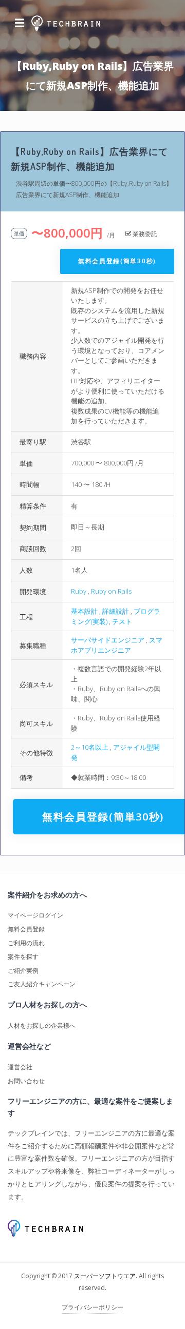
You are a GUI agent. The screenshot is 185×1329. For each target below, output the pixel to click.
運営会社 (20, 1067)
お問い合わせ (26, 1081)
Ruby (78, 591)
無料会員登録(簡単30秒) (117, 261)
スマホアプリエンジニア (116, 645)
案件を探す (23, 956)
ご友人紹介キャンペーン (42, 984)
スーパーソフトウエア (105, 1276)
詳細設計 (115, 611)
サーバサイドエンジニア (107, 639)
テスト (122, 621)
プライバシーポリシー (92, 1307)
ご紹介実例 (23, 970)
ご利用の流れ (26, 943)
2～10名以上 (89, 747)
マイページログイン (35, 915)
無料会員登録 (26, 929)
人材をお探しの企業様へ (42, 1025)
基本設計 (84, 611)
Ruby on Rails (111, 591)
